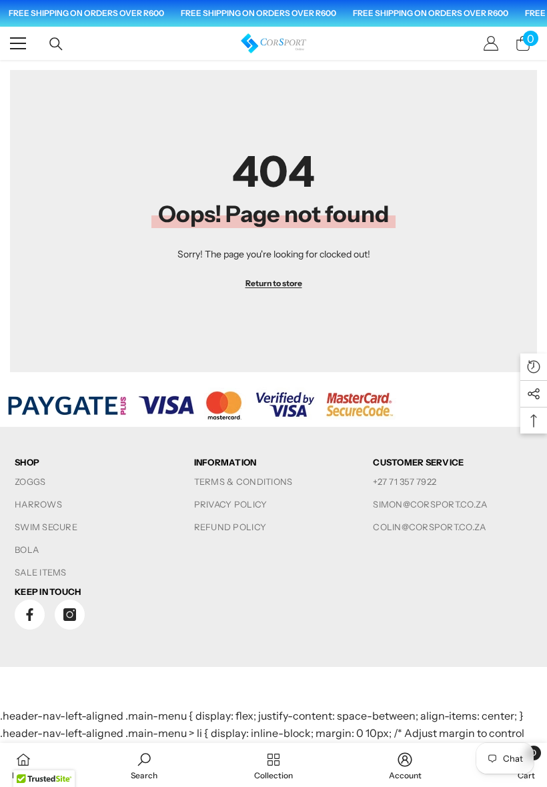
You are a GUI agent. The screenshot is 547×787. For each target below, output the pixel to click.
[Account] (491, 43)
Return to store (273, 283)
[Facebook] (30, 615)
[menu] (18, 43)
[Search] (56, 44)
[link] (144, 765)
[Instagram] (70, 615)
